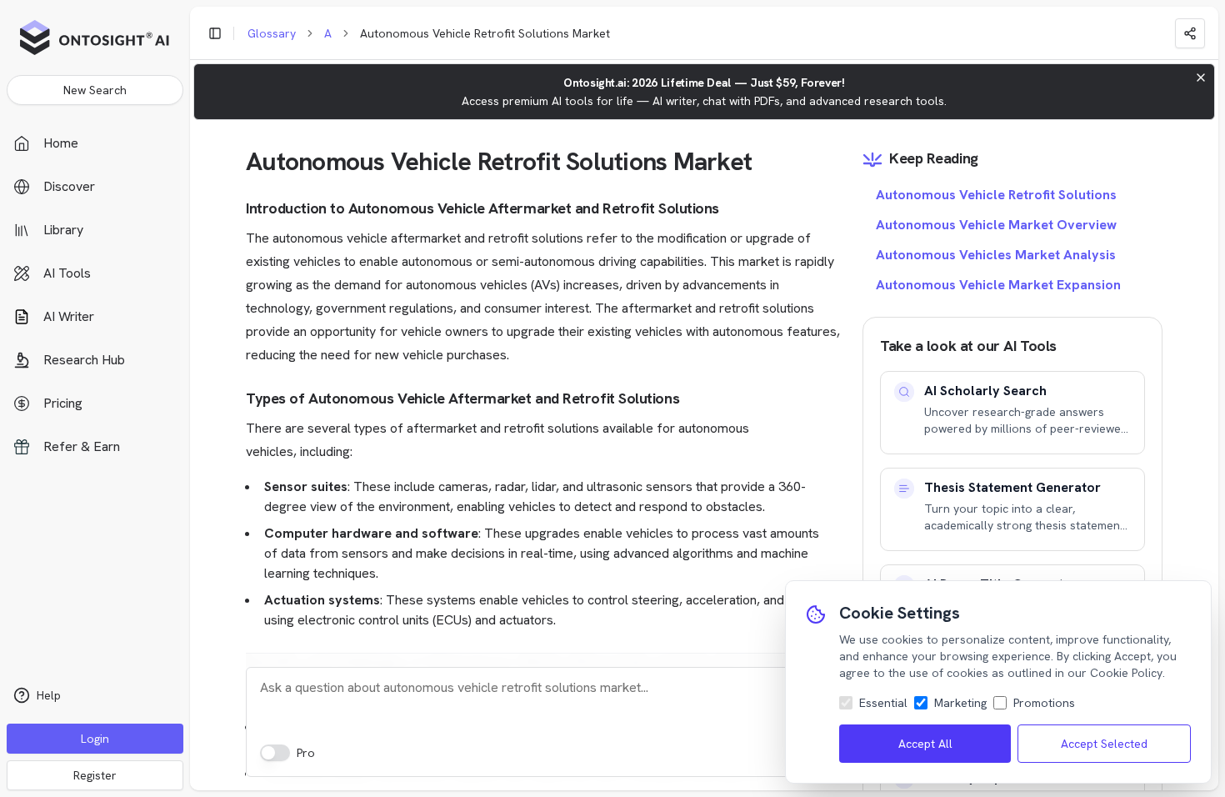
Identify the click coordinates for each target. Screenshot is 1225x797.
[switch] (275, 752)
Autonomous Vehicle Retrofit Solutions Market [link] (485, 33)
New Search (95, 90)
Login (95, 738)
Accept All (925, 743)
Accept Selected (1104, 743)
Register (95, 775)
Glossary (272, 33)
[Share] (1190, 33)
